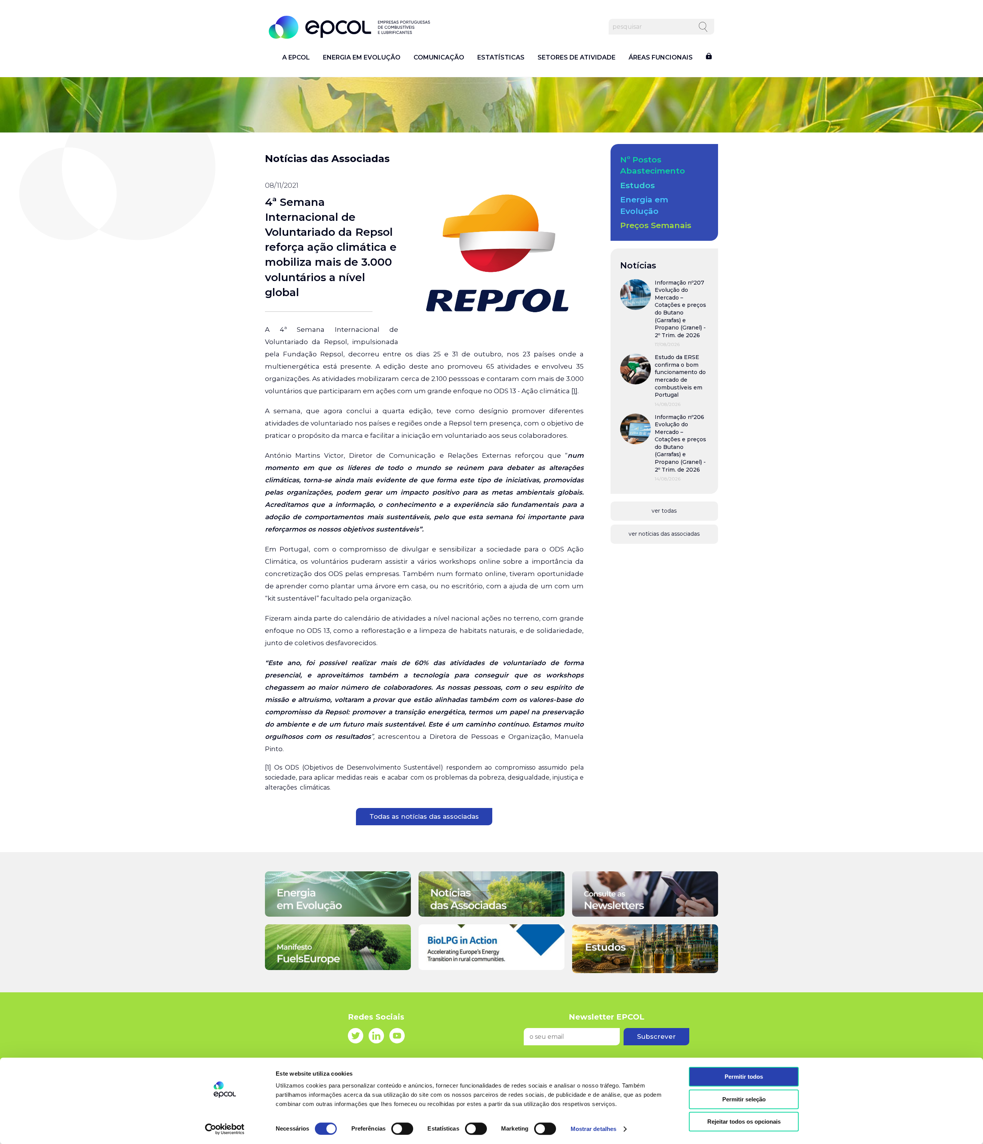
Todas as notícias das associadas (424, 816)
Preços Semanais (655, 225)
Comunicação (439, 57)
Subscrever (656, 1036)
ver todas (664, 510)
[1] (574, 391)
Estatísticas (501, 57)
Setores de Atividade (577, 57)
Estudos (637, 185)
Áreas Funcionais (661, 57)
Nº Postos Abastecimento (652, 165)
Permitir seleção (744, 1099)
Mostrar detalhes (594, 1129)
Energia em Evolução (361, 57)
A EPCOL (296, 57)
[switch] (402, 1128)
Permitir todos (744, 1076)
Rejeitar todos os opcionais (744, 1121)
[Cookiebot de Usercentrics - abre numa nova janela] (224, 1129)
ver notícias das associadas (664, 533)
